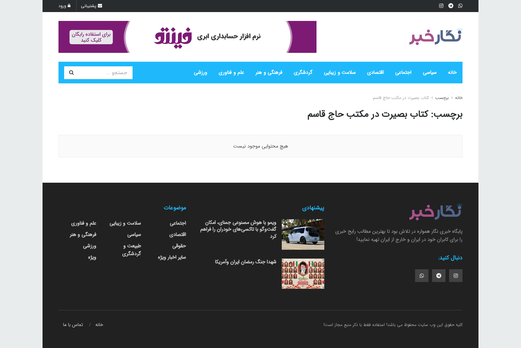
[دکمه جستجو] (71, 72)
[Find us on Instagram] (456, 275)
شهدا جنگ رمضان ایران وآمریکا (245, 262)
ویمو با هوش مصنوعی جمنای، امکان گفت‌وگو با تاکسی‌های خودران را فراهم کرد (238, 229)
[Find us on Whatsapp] (421, 275)
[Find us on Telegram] (439, 275)
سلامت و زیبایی (340, 72)
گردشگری (303, 72)
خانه (452, 72)
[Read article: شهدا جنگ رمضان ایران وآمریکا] (303, 274)
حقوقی (179, 246)
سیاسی (430, 72)
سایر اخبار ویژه (172, 257)
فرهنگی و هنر (269, 72)
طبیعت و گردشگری (131, 250)
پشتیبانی (89, 5)
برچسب (442, 97)
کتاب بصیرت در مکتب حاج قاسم (401, 97)
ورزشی (200, 72)
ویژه (92, 257)
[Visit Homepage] (436, 37)
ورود (63, 5)
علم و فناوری (231, 72)
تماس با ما (73, 324)
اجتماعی (403, 72)
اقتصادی (375, 72)
